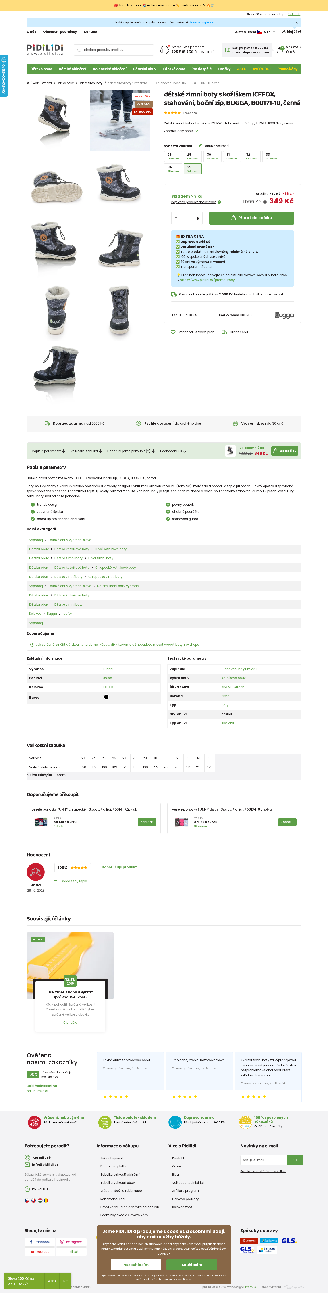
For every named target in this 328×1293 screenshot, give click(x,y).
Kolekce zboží (182, 1207)
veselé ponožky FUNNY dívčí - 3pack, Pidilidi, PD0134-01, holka (222, 809)
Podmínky (294, 14)
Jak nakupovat (111, 1158)
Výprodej (36, 540)
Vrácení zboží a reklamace (121, 1190)
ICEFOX (108, 687)
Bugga (52, 613)
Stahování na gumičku (239, 669)
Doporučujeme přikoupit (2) (129, 451)
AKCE (241, 69)
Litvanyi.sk (250, 1287)
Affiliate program (185, 1190)
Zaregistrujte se (201, 22)
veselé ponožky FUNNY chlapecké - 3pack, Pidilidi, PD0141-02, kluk (84, 809)
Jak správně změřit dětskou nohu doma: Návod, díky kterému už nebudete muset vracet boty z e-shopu (117, 644)
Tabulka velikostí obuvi (117, 1182)
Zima (225, 696)
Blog (175, 1174)
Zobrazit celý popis (178, 131)
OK (295, 1160)
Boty (225, 705)
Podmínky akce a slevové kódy (124, 1215)
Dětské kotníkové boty (71, 549)
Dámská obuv (144, 69)
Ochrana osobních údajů (73, 1287)
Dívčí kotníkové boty (111, 549)
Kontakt (91, 31)
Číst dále (70, 1022)
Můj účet (294, 31)
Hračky (224, 69)
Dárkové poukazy (185, 1199)
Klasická (228, 723)
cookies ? (164, 1253)
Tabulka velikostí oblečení (120, 1174)
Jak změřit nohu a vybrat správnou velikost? (70, 995)
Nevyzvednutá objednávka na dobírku (129, 1207)
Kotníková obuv (234, 678)
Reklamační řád (112, 1199)
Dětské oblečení (72, 69)
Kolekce (35, 613)
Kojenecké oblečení (109, 69)
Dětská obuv (41, 69)
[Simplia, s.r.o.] (294, 1287)
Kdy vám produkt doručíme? (193, 202)
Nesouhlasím (136, 1264)
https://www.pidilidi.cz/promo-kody (207, 280)
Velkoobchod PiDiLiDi (188, 1182)
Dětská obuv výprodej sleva (70, 540)
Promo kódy (287, 69)
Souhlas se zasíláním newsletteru (263, 1171)
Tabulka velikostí (216, 146)
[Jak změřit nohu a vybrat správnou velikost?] (70, 965)
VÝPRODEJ (262, 69)
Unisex (108, 678)
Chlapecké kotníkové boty (115, 567)
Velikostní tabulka (84, 451)
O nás (31, 31)
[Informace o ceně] (265, 202)
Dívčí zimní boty (100, 558)
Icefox (67, 613)
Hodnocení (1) (171, 451)
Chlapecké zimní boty (105, 576)
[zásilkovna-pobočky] (250, 1241)
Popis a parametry (46, 451)
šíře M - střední (233, 687)
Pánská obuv (174, 69)
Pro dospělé (201, 69)
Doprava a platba (113, 1166)
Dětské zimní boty (90, 83)
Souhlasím (192, 1264)
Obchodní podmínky (60, 31)
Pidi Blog (38, 939)
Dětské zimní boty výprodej (118, 586)
